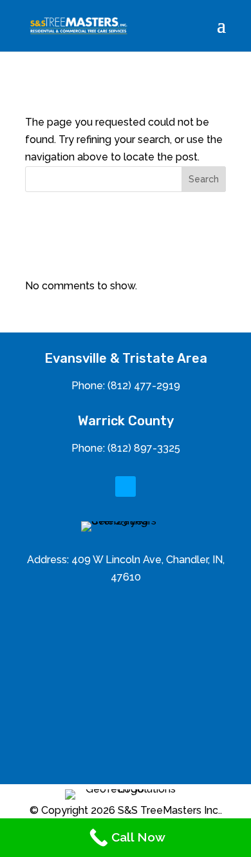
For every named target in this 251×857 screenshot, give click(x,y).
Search (204, 179)
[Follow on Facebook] (125, 486)
